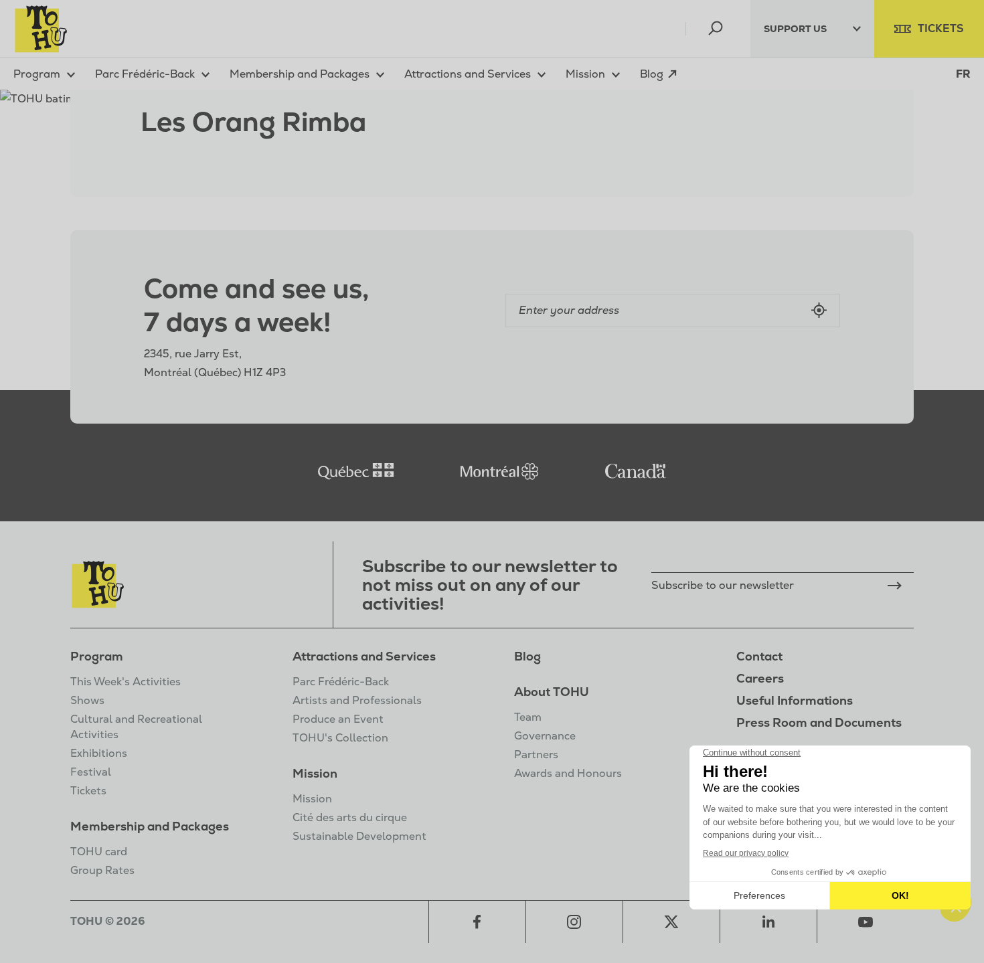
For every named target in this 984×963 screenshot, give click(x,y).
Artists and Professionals (357, 700)
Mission (315, 773)
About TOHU (551, 691)
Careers (760, 678)
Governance (545, 736)
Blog (527, 656)
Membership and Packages (149, 826)
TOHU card (98, 852)
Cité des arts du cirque (350, 817)
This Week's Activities (125, 682)
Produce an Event (338, 719)
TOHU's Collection (340, 738)
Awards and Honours (568, 773)
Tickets (88, 791)
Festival (90, 772)
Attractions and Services (364, 656)
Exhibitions (98, 753)
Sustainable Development (359, 836)
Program (96, 656)
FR (963, 74)
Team (528, 717)
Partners (536, 755)
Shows (87, 700)
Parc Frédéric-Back (341, 682)
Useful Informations (794, 700)
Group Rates (102, 870)
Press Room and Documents (819, 722)
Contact (759, 656)
